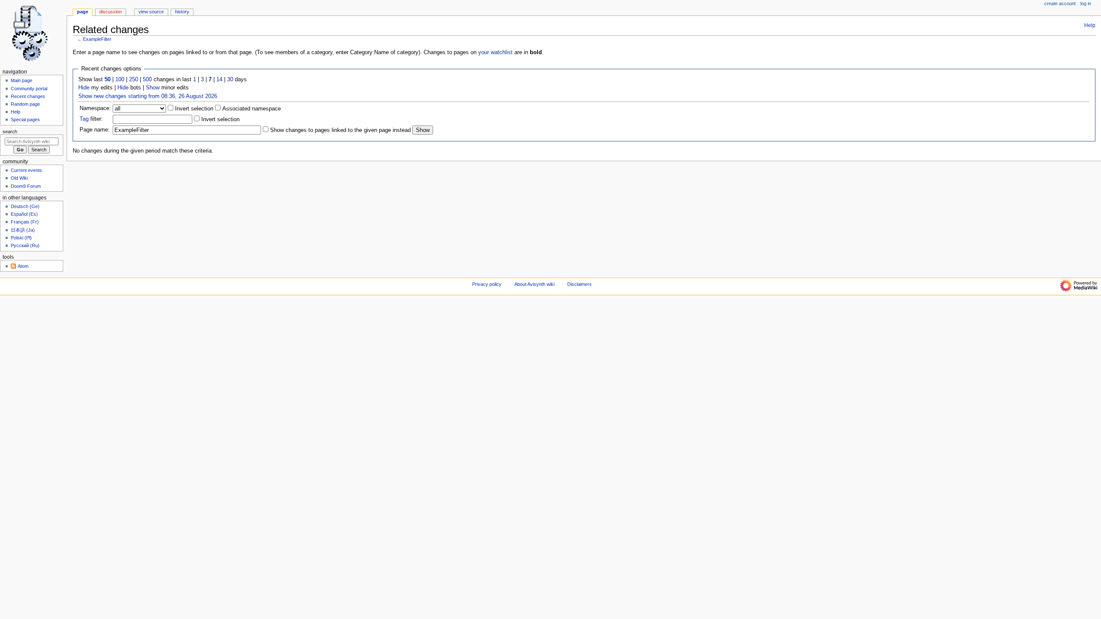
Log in (1085, 3)
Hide (83, 88)
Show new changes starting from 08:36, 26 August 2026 (147, 96)
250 (133, 80)
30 (230, 80)
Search (10, 131)
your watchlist (495, 52)
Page (82, 11)
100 (119, 80)
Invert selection (193, 109)
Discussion (110, 11)
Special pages (25, 119)
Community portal (29, 88)
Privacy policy (486, 284)
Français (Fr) (25, 221)
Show (153, 88)
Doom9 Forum (26, 186)
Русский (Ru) (25, 245)
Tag (84, 119)
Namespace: (95, 108)
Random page (25, 104)
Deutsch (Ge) (25, 206)
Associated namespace (251, 109)
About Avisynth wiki (534, 284)
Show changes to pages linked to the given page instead (340, 130)
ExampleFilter (97, 39)
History (182, 11)
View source (151, 11)
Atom (23, 266)
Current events (26, 170)
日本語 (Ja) (23, 230)
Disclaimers (579, 284)
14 (219, 80)
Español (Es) (24, 214)
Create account (1060, 3)
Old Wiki (19, 178)
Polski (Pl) (21, 237)
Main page (21, 80)
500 (147, 80)
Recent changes (28, 96)
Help (1089, 25)
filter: (91, 119)
